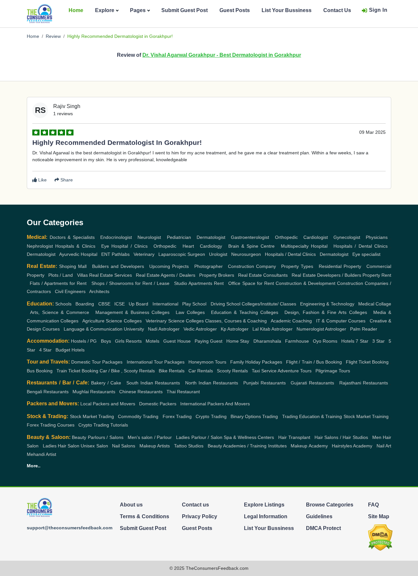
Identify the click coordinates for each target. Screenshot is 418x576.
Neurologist (149, 237)
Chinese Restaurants (141, 391)
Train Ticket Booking (77, 370)
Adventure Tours (295, 370)
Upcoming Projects (169, 266)
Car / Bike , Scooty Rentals (127, 370)
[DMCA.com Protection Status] (380, 537)
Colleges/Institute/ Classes (269, 303)
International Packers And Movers (215, 403)
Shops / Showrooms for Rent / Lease (130, 283)
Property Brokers (216, 275)
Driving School (225, 303)
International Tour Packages (156, 362)
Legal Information (265, 516)
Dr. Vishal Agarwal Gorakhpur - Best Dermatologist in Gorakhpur (221, 55)
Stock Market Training (366, 416)
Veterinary (144, 254)
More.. (33, 465)
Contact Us (337, 10)
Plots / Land (60, 275)
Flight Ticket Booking (367, 362)
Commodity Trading (138, 416)
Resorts (134, 341)
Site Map (378, 516)
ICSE (119, 303)
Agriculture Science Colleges (112, 320)
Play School (194, 303)
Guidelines (319, 516)
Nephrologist (40, 246)
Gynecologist (346, 237)
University (134, 329)
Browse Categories (329, 504)
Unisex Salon (94, 445)
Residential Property (340, 266)
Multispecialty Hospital (304, 246)
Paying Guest (208, 341)
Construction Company (252, 266)
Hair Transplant (294, 437)
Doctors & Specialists (72, 237)
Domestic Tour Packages (96, 362)
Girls (119, 341)
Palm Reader (363, 329)
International (165, 303)
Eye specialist (366, 254)
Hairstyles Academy (352, 445)
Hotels (347, 341)
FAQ (373, 504)
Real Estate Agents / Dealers (165, 275)
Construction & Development (305, 283)
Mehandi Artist (41, 454)
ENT (105, 254)
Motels (152, 341)
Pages (138, 10)
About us (131, 504)
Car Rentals (200, 370)
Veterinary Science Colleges (175, 320)
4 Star (45, 349)
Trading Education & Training (312, 416)
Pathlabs (121, 254)
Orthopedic (286, 237)
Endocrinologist (116, 237)
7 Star (362, 341)
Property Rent (376, 275)
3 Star (378, 341)
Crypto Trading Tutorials (103, 425)
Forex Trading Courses (50, 425)
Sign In (378, 10)
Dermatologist (211, 237)
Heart (188, 246)
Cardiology (211, 246)
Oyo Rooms (325, 341)
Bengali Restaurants (48, 391)
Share (66, 179)
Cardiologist (315, 237)
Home (76, 10)
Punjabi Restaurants (264, 382)
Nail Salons (123, 445)
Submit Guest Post (184, 10)
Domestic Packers (157, 403)
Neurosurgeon (246, 254)
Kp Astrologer (235, 329)
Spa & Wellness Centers (249, 437)
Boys (106, 341)
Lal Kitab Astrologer (272, 329)
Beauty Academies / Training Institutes (247, 445)
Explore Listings (264, 504)
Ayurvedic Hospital (78, 254)
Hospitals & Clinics (75, 246)
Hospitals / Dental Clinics (360, 246)
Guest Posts (234, 10)
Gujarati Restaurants (312, 382)
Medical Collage (374, 303)
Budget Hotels (70, 349)
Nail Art (384, 445)
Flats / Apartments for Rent (58, 283)
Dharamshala (267, 341)
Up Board (138, 303)
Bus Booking (40, 370)
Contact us (195, 504)
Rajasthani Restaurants (363, 382)
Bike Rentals (172, 370)
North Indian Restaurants (211, 382)
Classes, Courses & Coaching (236, 320)
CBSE (104, 303)
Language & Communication (93, 329)
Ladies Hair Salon (61, 445)
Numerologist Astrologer (321, 329)
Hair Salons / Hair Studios (341, 437)
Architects (99, 291)
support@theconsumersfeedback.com (69, 527)
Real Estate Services (110, 275)
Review (53, 36)
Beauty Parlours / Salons (97, 437)
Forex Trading (177, 416)
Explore (104, 10)
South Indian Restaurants (153, 382)
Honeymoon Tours (207, 362)
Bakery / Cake (106, 382)
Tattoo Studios (188, 445)
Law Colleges (190, 312)
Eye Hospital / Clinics (124, 246)
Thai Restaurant (183, 391)
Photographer (208, 266)
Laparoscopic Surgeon (181, 254)
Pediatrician (179, 237)
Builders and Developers (118, 266)
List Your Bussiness (287, 10)
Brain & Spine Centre (251, 246)
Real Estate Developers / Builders (326, 275)
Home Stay (237, 341)
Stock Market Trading (92, 416)
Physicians (377, 237)
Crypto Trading (211, 416)
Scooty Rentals (232, 370)
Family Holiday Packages (256, 362)
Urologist (218, 254)
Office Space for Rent (251, 283)
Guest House (176, 341)
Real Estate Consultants (263, 275)
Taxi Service (264, 370)
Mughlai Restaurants (93, 391)
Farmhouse (297, 341)
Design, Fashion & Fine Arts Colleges (325, 312)
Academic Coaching (291, 320)
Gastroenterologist (250, 237)
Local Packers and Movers (107, 403)
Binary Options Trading (254, 416)
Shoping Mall (73, 266)
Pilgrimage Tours (332, 370)
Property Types (297, 266)
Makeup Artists (154, 445)
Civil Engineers (70, 291)
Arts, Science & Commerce (59, 312)
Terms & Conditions (144, 516)
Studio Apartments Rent (199, 283)
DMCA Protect (323, 528)
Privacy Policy (199, 516)
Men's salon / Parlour (150, 437)
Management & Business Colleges (132, 312)
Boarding (84, 303)
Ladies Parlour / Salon (199, 437)
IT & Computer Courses (340, 320)
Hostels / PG (84, 341)
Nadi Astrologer (164, 329)
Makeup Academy (309, 445)
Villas (82, 275)
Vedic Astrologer (200, 329)
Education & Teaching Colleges (244, 312)
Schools (63, 303)
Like (42, 179)
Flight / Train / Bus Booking (314, 362)
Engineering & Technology (327, 303)
